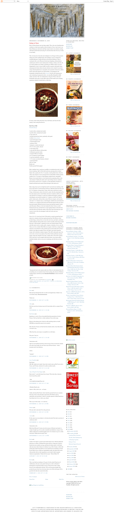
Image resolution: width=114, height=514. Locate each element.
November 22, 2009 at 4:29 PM (38, 403)
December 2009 (72, 431)
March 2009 (72, 462)
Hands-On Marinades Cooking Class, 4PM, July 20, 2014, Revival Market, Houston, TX (75, 262)
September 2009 (73, 449)
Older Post (61, 479)
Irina (30, 290)
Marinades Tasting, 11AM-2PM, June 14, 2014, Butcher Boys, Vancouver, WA (75, 252)
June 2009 (71, 455)
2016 (69, 414)
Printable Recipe (33, 127)
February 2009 (72, 464)
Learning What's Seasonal (74, 435)
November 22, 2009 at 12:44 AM (39, 368)
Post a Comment (33, 476)
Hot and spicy (45, 281)
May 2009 (71, 457)
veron (30, 416)
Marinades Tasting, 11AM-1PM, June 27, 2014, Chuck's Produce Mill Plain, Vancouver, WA (75, 257)
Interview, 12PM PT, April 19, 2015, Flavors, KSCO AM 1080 (74, 306)
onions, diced (37, 138)
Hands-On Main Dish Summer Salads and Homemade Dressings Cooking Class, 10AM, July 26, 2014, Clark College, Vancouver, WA (74, 268)
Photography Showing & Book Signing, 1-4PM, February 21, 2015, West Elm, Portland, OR (75, 302)
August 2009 (72, 451)
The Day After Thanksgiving (75, 437)
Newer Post (31, 479)
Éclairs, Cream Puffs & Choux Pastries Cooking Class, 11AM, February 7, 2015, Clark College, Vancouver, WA (75, 296)
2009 (69, 429)
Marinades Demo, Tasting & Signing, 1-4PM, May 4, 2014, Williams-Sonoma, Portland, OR (75, 246)
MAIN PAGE (69, 44)
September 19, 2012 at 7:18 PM (39, 435)
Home (46, 479)
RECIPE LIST (69, 46)
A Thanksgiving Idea (73, 439)
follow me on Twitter (80, 476)
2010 (69, 427)
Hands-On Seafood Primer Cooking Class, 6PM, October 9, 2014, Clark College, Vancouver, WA (74, 283)
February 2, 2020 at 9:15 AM (38, 473)
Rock (30, 439)
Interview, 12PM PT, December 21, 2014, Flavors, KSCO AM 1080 (75, 292)
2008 (69, 469)
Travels (52, 281)
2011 (69, 425)
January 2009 (72, 466)
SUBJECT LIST (69, 48)
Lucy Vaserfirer (32, 360)
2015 (69, 416)
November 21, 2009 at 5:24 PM (38, 356)
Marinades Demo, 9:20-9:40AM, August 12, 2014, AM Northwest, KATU (75, 273)
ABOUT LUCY (69, 209)
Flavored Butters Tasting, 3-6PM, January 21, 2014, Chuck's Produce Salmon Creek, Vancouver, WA (74, 232)
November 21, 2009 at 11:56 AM (39, 337)
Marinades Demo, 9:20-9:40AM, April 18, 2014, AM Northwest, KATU (74, 242)
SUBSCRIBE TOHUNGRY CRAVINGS (71, 217)
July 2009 (71, 453)
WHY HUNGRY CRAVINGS (72, 211)
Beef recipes (37, 281)
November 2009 (72, 433)
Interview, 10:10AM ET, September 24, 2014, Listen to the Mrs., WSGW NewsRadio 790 (75, 277)
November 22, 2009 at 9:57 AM (39, 383)
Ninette (31, 407)
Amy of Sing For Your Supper (36, 372)
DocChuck (31, 314)
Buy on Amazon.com (75, 74)
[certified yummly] (70, 340)
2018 (69, 412)
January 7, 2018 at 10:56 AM (38, 456)
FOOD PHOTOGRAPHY (71, 222)
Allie (30, 304)
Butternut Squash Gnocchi (75, 444)
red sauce (47, 73)
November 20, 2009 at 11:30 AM (39, 310)
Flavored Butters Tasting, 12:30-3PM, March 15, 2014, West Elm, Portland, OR (75, 238)
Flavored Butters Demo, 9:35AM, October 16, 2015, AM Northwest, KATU (74, 310)
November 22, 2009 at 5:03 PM (38, 412)
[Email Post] (52, 279)
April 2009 (71, 459)
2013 (69, 420)
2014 (69, 418)
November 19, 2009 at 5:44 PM (38, 300)
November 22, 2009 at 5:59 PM (38, 422)
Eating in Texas (34, 43)
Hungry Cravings (57, 6)
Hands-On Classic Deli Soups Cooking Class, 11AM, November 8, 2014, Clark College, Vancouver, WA (75, 288)
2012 (69, 422)
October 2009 (72, 446)
